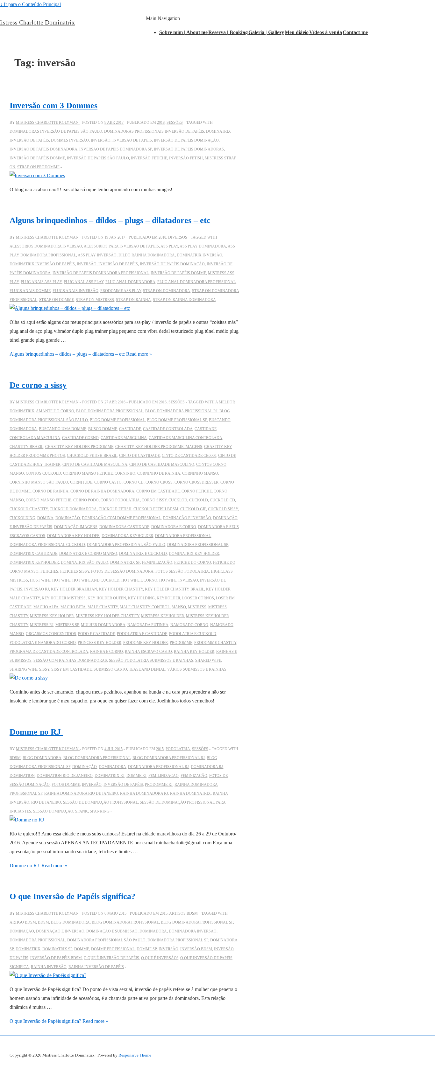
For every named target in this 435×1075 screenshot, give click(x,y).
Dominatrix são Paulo (84, 562)
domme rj (136, 775)
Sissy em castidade (71, 669)
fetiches (49, 571)
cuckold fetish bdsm (155, 509)
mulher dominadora (103, 625)
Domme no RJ (36, 731)
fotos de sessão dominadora (122, 571)
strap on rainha (133, 299)
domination (22, 775)
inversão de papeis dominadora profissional (101, 273)
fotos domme (66, 784)
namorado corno (189, 625)
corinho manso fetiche (88, 473)
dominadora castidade (124, 527)
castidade (130, 429)
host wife (40, 580)
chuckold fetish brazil (92, 455)
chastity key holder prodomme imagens (158, 446)
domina (45, 518)
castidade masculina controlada (185, 438)
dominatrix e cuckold (143, 553)
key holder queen (107, 598)
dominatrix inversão (199, 255)
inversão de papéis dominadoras (189, 149)
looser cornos (198, 598)
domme (81, 949)
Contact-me (355, 32)
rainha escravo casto (148, 651)
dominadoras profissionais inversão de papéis (154, 131)
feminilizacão (157, 562)
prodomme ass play (120, 291)
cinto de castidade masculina (94, 464)
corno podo (86, 500)
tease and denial (147, 669)
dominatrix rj (110, 775)
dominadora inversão (193, 931)
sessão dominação (53, 811)
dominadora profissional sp (197, 544)
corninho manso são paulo (39, 482)
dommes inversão (70, 140)
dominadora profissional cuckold (47, 544)
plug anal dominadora (130, 282)
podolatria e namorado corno (43, 642)
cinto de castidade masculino (161, 464)
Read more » (81, 354)
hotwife (167, 580)
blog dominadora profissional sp (197, 922)
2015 (160, 749)
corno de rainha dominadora (102, 491)
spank (81, 811)
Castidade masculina (124, 438)
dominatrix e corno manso (88, 553)
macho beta (73, 607)
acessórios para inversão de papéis (121, 246)
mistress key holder (52, 616)
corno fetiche (197, 491)
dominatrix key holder (194, 553)
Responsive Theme (134, 1055)
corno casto (108, 482)
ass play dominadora (203, 246)
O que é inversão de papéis (111, 958)
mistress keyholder (162, 616)
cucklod (177, 500)
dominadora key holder (73, 536)
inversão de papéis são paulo (98, 158)
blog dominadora (42, 758)
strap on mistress (95, 299)
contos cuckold (43, 473)
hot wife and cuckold (95, 580)
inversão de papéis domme (37, 158)
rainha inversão (49, 967)
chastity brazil (26, 446)
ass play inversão (97, 255)
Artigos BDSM (183, 913)
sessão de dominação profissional (100, 802)
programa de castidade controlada (49, 651)
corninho (125, 473)
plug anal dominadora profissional (196, 282)
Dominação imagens (75, 527)
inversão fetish (186, 158)
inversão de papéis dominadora (43, 149)
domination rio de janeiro (65, 775)
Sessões (175, 122)
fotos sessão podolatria (182, 571)
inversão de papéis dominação (186, 140)
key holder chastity (121, 589)
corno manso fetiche (48, 500)
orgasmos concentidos (51, 634)
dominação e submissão (112, 931)
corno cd (134, 482)
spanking (100, 811)
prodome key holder (145, 642)
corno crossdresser (196, 482)
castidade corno (80, 438)
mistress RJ (41, 625)
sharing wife (23, 669)
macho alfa (46, 607)
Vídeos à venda (325, 32)
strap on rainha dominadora (184, 299)
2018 (161, 122)
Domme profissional (113, 949)
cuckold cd (222, 500)
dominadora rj (207, 766)
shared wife (208, 660)
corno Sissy (154, 500)
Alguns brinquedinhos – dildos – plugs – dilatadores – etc (110, 220)
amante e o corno (55, 411)
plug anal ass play (83, 282)
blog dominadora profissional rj (181, 411)
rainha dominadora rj (144, 793)
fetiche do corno (192, 562)
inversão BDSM (196, 949)
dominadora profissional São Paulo (126, 544)
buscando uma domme (62, 429)
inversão (101, 140)
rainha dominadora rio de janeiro (81, 793)
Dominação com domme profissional (121, 518)
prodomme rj (159, 784)
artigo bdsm (23, 922)
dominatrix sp (125, 562)
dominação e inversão (187, 518)
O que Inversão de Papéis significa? (72, 896)
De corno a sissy (38, 385)
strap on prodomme (38, 167)
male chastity (103, 607)
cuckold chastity (29, 509)
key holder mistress (64, 598)
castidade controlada (168, 429)
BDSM (15, 758)
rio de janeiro (46, 802)
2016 (163, 402)
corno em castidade (158, 491)
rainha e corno (106, 651)
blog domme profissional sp (177, 420)
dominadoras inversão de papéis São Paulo (56, 131)
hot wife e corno (139, 580)
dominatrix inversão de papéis (42, 264)
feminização (194, 775)
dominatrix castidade (33, 553)
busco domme (102, 429)
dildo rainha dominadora (146, 255)
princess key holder (99, 642)
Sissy (44, 669)
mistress (197, 607)
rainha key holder (194, 651)
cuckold (198, 500)
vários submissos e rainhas (196, 669)
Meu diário (297, 32)
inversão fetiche (149, 158)
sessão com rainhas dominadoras (70, 660)
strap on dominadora (166, 291)
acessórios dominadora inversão (46, 246)
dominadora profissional (183, 536)
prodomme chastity (215, 642)
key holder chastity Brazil (174, 589)
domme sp (147, 949)
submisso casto (110, 669)
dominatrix (28, 949)
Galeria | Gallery (266, 32)
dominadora (112, 766)
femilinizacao (163, 775)
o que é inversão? (159, 958)
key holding (141, 598)
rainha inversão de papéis (96, 967)
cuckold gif (193, 509)
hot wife (61, 580)
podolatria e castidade (142, 634)
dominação (67, 518)
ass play (169, 246)
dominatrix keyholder (34, 562)
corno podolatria (120, 500)
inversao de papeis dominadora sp (115, 149)
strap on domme (56, 299)
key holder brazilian (74, 589)
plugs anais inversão (75, 291)
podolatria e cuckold (192, 634)
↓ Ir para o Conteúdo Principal (30, 4)
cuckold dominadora (73, 509)
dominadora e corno (173, 527)
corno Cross (159, 482)
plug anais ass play (41, 282)
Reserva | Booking (228, 32)
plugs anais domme (30, 291)
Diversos (177, 237)
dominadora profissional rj (158, 766)
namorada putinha (147, 625)
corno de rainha (50, 491)
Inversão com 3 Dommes (53, 105)
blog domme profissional (117, 420)
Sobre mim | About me (183, 32)
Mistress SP (67, 625)
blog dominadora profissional (109, 411)
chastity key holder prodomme (79, 446)
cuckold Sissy (223, 509)
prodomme (181, 642)
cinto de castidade (139, 455)
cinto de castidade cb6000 (189, 455)
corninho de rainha (158, 473)
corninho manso (200, 473)
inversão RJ (36, 589)
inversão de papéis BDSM (56, 958)
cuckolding (22, 518)
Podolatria (178, 749)
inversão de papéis (132, 140)
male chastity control (145, 607)
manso (179, 607)
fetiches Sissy (74, 571)
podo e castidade (96, 634)
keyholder (168, 598)
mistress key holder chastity (107, 616)
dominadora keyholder (127, 536)
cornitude (81, 482)
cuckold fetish (115, 509)
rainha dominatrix (190, 793)
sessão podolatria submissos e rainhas (151, 660)
